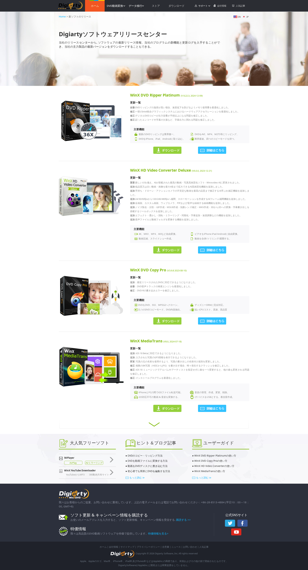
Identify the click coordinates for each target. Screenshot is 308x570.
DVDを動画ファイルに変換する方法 (148, 460)
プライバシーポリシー (148, 546)
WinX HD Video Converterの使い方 (214, 466)
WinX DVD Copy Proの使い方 (210, 460)
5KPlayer (69, 457)
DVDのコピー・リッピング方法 (145, 455)
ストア (156, 5)
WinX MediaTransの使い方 (209, 471)
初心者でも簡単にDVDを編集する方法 (149, 471)
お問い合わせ (190, 546)
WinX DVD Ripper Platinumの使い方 (215, 455)
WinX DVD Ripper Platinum (155, 95)
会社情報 (221, 5)
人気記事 (240, 5)
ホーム (95, 5)
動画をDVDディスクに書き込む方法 (148, 466)
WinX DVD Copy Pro (148, 269)
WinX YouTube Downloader (80, 470)
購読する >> (183, 519)
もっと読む (136, 477)
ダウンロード (176, 5)
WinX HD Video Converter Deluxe (161, 170)
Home (62, 16)
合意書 (165, 546)
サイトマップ (127, 546)
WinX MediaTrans (146, 340)
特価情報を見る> (158, 533)
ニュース (176, 546)
